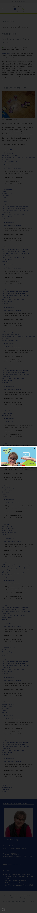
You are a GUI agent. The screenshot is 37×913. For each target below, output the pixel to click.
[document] (18, 456)
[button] (3, 909)
